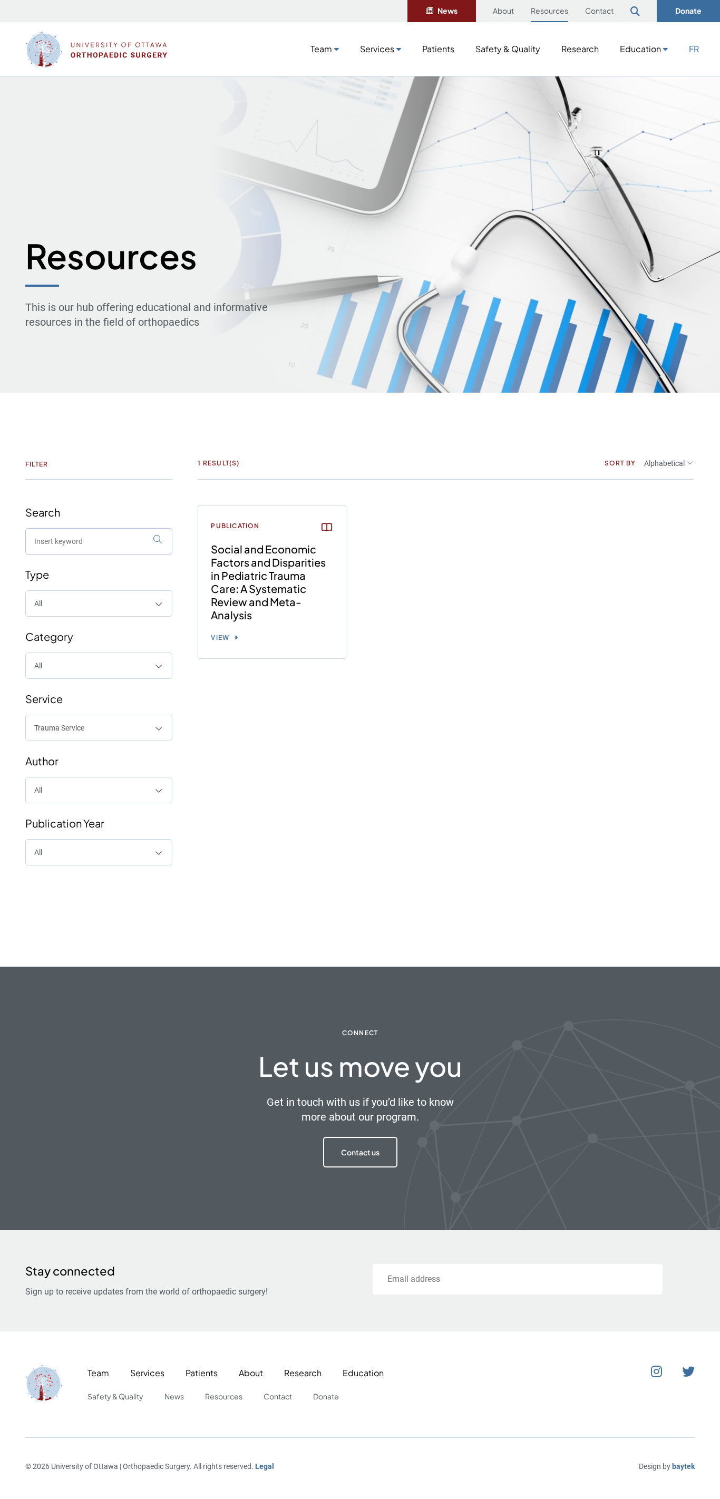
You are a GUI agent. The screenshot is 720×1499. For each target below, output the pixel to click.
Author (42, 760)
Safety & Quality (507, 48)
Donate (688, 10)
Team (321, 48)
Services (377, 48)
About (503, 10)
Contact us (360, 1152)
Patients (438, 48)
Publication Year (64, 823)
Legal (264, 1466)
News (447, 10)
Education (640, 48)
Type (37, 574)
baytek (683, 1466)
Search (42, 512)
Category (49, 636)
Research (580, 48)
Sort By (620, 463)
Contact (599, 10)
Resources (549, 10)
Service (44, 698)
